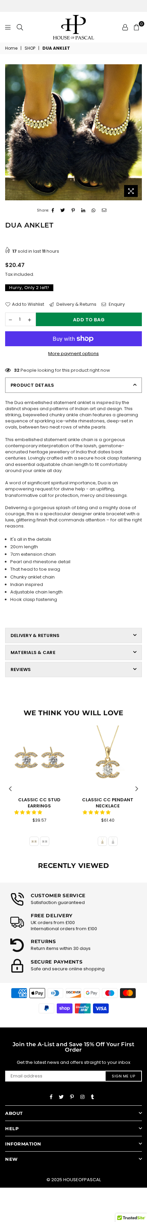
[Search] (20, 27)
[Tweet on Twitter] (63, 210)
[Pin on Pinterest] (73, 210)
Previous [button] (10, 789)
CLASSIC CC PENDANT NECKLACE (107, 803)
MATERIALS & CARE (33, 652)
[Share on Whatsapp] (93, 210)
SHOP (30, 48)
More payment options (73, 354)
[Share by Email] (104, 210)
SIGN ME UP (123, 1076)
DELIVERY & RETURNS (35, 635)
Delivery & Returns (75, 304)
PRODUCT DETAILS (32, 385)
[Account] (125, 27)
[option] (73, 132)
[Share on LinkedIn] (83, 210)
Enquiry (116, 304)
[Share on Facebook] (53, 210)
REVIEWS (21, 669)
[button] (28, 812)
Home (11, 48)
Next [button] (137, 789)
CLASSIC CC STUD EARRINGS (39, 803)
